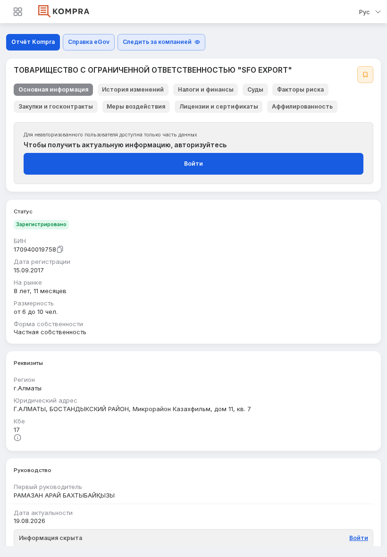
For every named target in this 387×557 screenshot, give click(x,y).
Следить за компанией (157, 41)
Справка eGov (88, 41)
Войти (193, 163)
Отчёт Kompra (33, 41)
